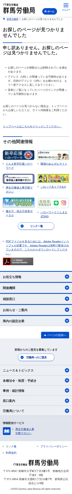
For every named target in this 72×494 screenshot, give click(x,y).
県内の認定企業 (13, 321)
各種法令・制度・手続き (20, 380)
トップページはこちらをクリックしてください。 (32, 126)
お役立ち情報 (12, 277)
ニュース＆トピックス (18, 370)
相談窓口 (9, 299)
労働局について (13, 411)
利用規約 (11, 452)
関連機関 (9, 288)
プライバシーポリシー (53, 446)
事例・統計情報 (13, 390)
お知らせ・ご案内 (15, 310)
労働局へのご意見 (36, 357)
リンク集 (11, 446)
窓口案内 (9, 400)
